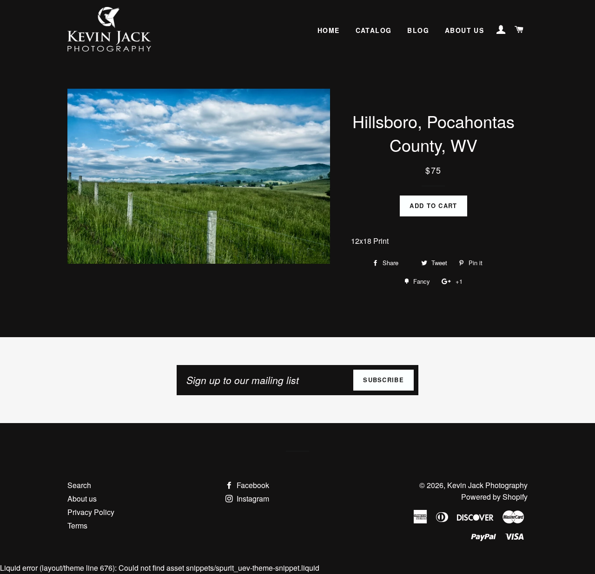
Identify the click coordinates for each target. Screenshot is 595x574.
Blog (418, 30)
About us (464, 30)
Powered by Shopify (494, 496)
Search (79, 485)
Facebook (252, 485)
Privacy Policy (90, 512)
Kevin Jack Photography (487, 485)
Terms (77, 525)
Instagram (252, 498)
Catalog (374, 30)
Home (328, 30)
